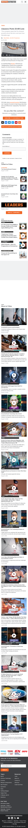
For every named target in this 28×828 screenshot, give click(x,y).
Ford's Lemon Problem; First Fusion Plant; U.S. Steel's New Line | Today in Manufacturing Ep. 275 (13, 705)
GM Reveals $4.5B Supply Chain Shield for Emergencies (9, 186)
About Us (4, 820)
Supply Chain (5, 383)
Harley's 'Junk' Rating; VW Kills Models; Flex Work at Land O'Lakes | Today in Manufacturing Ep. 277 (13, 617)
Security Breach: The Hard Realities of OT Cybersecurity (12, 734)
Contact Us (9, 820)
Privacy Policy (23, 820)
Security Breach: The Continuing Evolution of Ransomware (12, 530)
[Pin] (16, 122)
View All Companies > (14, 212)
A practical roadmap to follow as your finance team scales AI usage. (13, 330)
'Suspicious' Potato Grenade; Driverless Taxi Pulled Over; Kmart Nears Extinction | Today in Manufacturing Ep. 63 (9, 235)
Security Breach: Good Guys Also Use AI (9, 194)
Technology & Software (5, 242)
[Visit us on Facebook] (9, 818)
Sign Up (4, 770)
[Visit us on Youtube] (18, 818)
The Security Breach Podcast (8, 169)
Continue (7, 153)
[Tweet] (12, 122)
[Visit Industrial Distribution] (3, 753)
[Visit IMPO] (24, 751)
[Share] (6, 122)
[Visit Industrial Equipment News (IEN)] (17, 751)
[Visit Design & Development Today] (3, 751)
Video (3, 25)
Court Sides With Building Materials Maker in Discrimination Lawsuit (12, 558)
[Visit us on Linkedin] (12, 818)
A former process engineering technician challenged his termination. (13, 561)
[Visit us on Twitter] (15, 818)
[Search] (22, 2)
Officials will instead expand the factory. (10, 474)
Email (2, 763)
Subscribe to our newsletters (14, 118)
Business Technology (7, 644)
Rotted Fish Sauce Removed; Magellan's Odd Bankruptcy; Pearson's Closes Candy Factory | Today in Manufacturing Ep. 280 (13, 442)
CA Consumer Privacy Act (20, 822)
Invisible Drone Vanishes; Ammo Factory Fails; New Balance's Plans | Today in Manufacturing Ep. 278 (13, 586)
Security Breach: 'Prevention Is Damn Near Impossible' (12, 647)
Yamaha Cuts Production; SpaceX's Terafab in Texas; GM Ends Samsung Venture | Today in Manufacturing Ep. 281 (9, 178)
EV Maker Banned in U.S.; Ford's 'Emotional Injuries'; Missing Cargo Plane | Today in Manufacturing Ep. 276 (12, 675)
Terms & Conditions (8, 822)
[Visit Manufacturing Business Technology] (17, 753)
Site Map (15, 824)
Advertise (16, 820)
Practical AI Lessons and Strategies (10, 327)
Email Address (6, 146)
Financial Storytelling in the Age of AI (9, 253)
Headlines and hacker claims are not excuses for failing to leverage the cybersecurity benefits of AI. (13, 416)
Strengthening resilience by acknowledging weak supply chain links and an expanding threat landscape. (13, 738)
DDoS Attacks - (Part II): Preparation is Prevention (9, 245)
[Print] (2, 122)
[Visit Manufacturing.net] (10, 753)
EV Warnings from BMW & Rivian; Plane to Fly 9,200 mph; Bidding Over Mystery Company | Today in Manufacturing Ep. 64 (9, 226)
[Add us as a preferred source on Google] (19, 122)
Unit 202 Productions (15, 38)
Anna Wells (6, 38)
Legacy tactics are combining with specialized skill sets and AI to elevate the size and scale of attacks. (13, 533)
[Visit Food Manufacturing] (10, 751)
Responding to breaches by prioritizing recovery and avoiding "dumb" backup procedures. (13, 650)
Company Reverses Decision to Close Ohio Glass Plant (13, 471)
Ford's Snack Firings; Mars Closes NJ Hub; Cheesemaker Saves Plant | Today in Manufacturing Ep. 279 (12, 500)
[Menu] (25, 2)
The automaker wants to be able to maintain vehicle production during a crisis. (13, 390)
